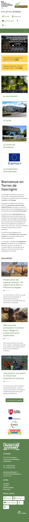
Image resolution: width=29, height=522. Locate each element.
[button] (25, 31)
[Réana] (14, 424)
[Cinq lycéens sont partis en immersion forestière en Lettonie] (14, 363)
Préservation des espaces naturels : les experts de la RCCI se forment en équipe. (13, 283)
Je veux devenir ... (11, 96)
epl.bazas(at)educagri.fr (10, 472)
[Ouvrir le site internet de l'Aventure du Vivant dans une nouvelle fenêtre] (11, 449)
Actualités (6, 484)
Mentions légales (8, 487)
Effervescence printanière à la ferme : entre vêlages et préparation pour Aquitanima (14, 330)
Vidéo (17, 60)
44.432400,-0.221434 (7, 476)
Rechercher (6, 489)
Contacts (6, 485)
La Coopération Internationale (10, 170)
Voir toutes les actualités (14, 400)
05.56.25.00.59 (10, 466)
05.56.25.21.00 (10, 467)
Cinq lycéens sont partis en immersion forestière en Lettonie (14, 376)
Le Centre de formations (9, 145)
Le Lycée (7, 120)
